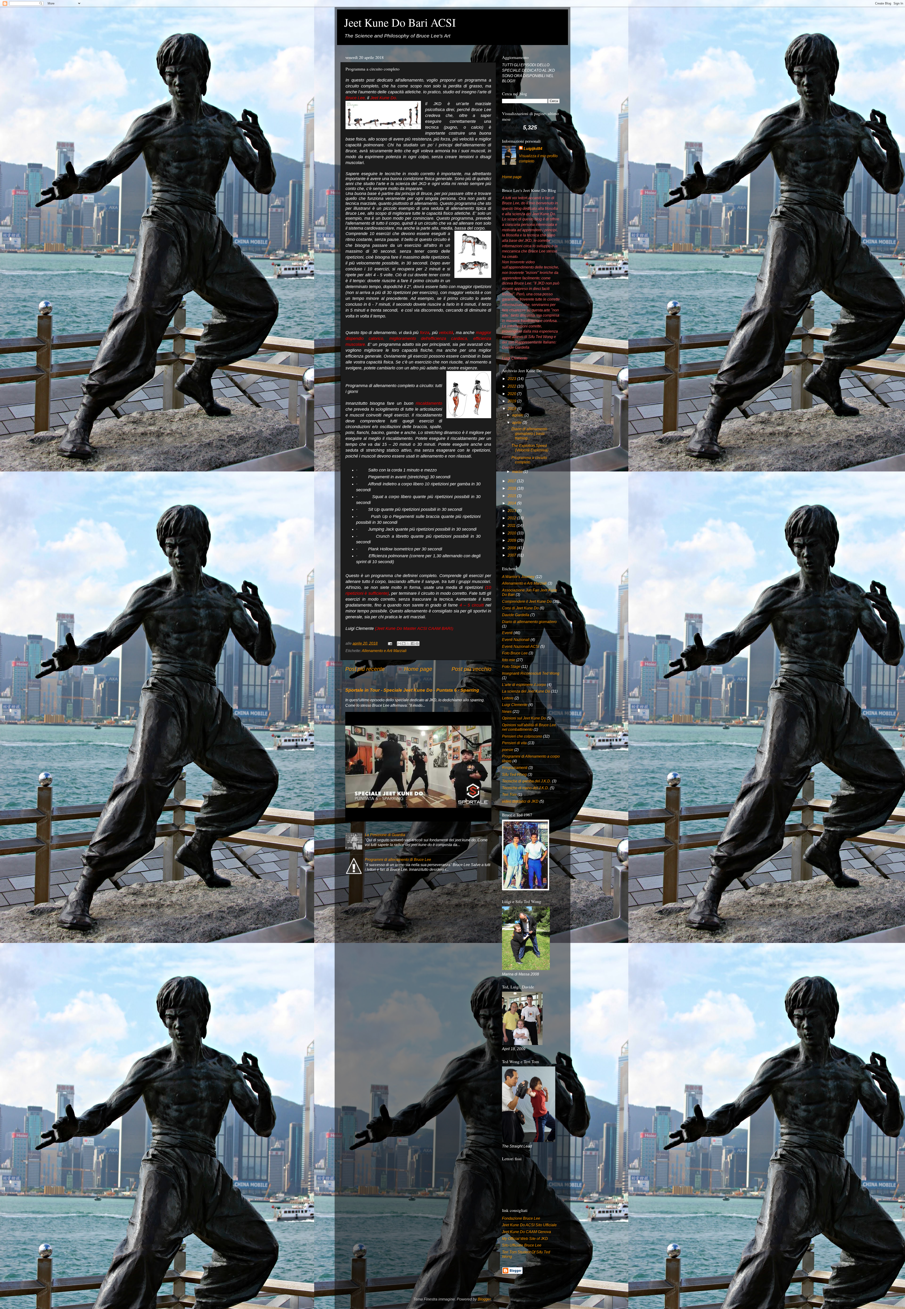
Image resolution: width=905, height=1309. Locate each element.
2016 (512, 488)
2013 (512, 510)
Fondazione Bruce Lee (521, 1218)
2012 (512, 518)
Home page (418, 669)
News (507, 711)
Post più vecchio (471, 669)
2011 (512, 525)
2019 (512, 401)
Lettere (508, 698)
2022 (512, 386)
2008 (512, 548)
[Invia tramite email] (399, 643)
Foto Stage (511, 666)
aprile (517, 422)
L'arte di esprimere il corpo (524, 684)
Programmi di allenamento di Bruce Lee (398, 859)
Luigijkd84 (533, 148)
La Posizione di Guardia (385, 835)
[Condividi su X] (408, 643)
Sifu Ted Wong (514, 774)
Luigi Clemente (514, 704)
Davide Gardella (515, 615)
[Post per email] (389, 643)
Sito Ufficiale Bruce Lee (521, 1245)
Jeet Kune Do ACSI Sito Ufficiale (529, 1225)
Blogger (484, 1299)
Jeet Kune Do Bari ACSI (400, 22)
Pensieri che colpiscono (522, 736)
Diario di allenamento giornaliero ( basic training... (529, 433)
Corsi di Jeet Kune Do (520, 608)
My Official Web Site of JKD (525, 1238)
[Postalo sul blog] (403, 643)
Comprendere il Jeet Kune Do (527, 601)
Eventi (507, 633)
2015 (512, 496)
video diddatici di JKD (520, 801)
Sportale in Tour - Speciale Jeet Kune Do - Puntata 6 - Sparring (412, 690)
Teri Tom (509, 794)
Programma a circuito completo (529, 459)
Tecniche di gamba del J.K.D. (526, 781)
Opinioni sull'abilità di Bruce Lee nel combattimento (529, 727)
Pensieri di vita (514, 743)
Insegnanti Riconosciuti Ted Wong (530, 673)
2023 (512, 378)
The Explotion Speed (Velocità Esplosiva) (529, 447)
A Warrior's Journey (518, 576)
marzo (517, 471)
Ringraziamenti (514, 767)
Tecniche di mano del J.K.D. (525, 788)
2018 (512, 408)
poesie (507, 749)
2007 (512, 555)
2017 (512, 481)
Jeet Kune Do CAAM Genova (526, 1232)
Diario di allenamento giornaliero (529, 621)
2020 (512, 394)
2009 (512, 540)
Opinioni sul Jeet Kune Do (524, 718)
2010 (512, 533)
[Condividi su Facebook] (412, 643)
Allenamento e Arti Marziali (384, 650)
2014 (512, 503)
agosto (518, 415)
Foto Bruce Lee (515, 653)
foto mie (508, 660)
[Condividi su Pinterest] (417, 643)
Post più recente (365, 669)
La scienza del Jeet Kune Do (526, 691)
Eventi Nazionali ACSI (520, 646)
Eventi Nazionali (516, 639)
